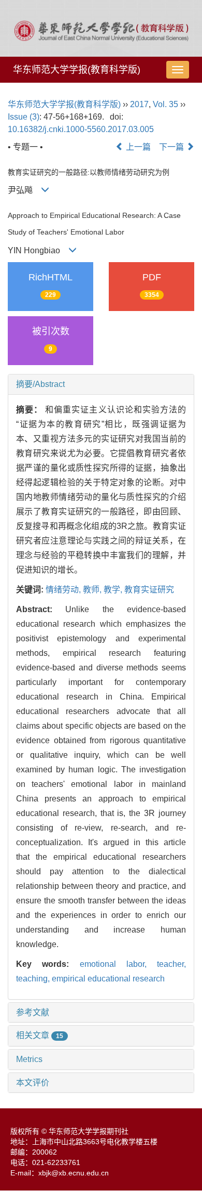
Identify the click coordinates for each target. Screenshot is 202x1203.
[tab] (101, 384)
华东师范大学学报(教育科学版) (76, 69)
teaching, (34, 978)
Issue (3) (23, 116)
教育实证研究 (149, 589)
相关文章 (39, 1035)
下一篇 (172, 147)
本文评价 (32, 1082)
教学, (114, 589)
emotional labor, (118, 964)
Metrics (29, 1059)
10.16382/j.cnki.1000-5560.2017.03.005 (81, 129)
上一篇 (137, 147)
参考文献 (32, 1012)
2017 (139, 104)
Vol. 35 (165, 104)
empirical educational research (108, 978)
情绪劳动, (64, 589)
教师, (93, 589)
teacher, (171, 964)
